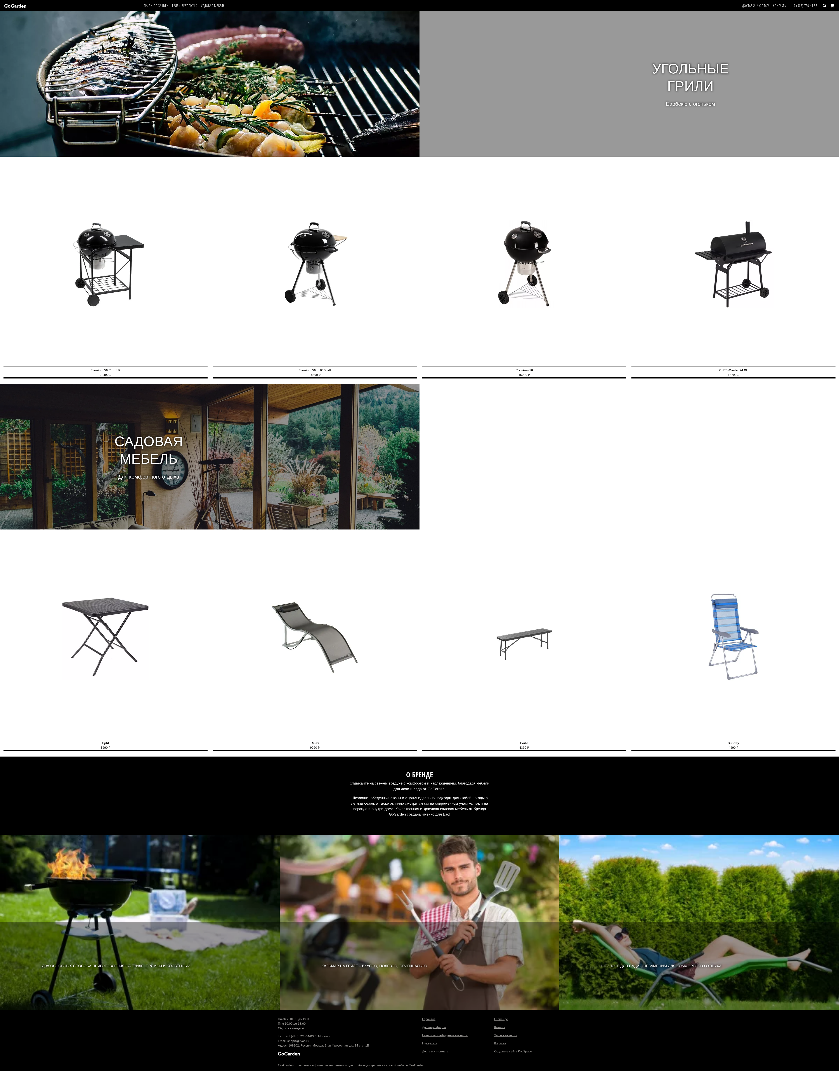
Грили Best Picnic (185, 5)
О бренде (501, 1019)
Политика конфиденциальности (445, 1035)
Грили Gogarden (156, 5)
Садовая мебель (213, 5)
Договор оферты (434, 1027)
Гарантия (428, 1019)
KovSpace (525, 1051)
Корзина (500, 1043)
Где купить (429, 1043)
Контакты (780, 5)
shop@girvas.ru (298, 1041)
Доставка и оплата (756, 5)
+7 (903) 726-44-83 (804, 5)
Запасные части (505, 1035)
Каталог (499, 1027)
